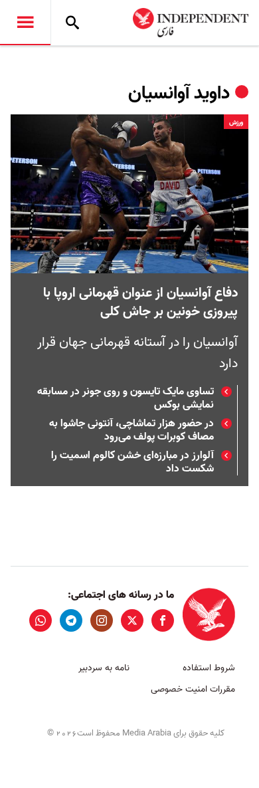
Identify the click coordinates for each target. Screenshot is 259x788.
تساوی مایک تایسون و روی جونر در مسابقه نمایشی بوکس (125, 398)
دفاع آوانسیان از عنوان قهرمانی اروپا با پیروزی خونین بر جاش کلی (140, 302)
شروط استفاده (209, 668)
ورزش (236, 122)
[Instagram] (101, 620)
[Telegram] (71, 620)
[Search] (72, 22)
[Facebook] (162, 620)
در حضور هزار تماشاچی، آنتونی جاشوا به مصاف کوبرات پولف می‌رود (131, 430)
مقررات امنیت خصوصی (193, 689)
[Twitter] (132, 620)
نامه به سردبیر (104, 668)
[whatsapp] (40, 620)
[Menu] (25, 22)
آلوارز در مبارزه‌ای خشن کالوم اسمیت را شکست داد (132, 462)
